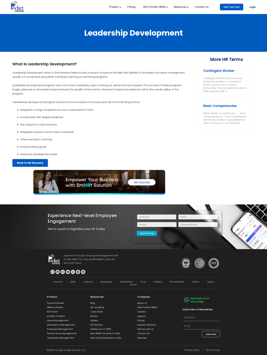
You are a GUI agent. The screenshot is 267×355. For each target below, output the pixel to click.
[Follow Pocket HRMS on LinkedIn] (57, 272)
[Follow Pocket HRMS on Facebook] (78, 272)
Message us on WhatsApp (200, 300)
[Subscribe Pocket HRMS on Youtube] (68, 272)
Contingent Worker (218, 70)
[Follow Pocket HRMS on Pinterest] (83, 272)
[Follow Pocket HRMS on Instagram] (63, 272)
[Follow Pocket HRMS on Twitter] (73, 272)
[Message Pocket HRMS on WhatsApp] (52, 272)
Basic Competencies (220, 106)
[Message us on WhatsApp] (187, 299)
